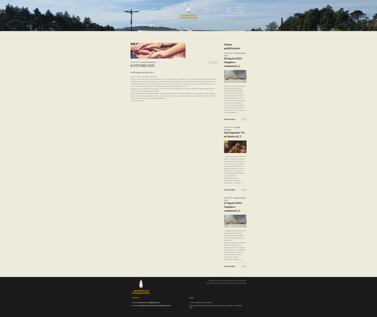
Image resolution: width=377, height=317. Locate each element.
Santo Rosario (207, 10)
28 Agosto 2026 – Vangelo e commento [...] (233, 62)
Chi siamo (134, 11)
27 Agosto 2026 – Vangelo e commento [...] (233, 207)
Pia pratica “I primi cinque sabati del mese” (167, 11)
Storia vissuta (229, 10)
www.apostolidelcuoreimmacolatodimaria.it (154, 305)
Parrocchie (218, 10)
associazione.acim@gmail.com (148, 302)
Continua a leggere (229, 119)
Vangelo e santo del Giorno (145, 25)
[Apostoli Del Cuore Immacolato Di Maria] (188, 7)
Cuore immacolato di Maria (154, 11)
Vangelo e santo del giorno (240, 9)
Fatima (143, 11)
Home (133, 25)
